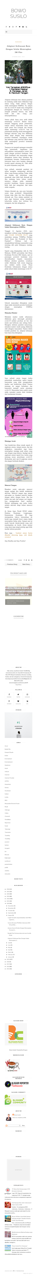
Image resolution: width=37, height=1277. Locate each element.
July (9, 942)
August (10, 915)
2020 (8, 903)
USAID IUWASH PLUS (18, 235)
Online (6, 813)
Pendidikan (8, 819)
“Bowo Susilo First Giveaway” (20, 1246)
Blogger (25, 1050)
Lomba (6, 797)
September (11, 913)
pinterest (9, 703)
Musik (6, 806)
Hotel (6, 768)
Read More (18, 684)
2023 (8, 896)
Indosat (7, 771)
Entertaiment (8, 758)
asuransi (7, 842)
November (11, 908)
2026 (8, 889)
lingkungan (8, 858)
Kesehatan (18, 41)
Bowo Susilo (18, 13)
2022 (8, 898)
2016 (8, 966)
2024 (8, 894)
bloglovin (18, 703)
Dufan (6, 755)
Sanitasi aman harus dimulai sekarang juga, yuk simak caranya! (18, 535)
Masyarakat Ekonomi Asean (12, 803)
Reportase (7, 822)
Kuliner (7, 794)
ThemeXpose (20, 1271)
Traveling (7, 835)
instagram (27, 696)
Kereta (7, 787)
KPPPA (7, 781)
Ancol (6, 746)
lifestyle (7, 854)
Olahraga (7, 810)
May (9, 947)
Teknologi (7, 829)
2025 (8, 891)
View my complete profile (19, 1117)
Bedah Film (7, 749)
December (11, 906)
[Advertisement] (18, 998)
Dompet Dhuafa (9, 752)
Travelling (7, 838)
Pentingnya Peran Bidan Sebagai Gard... (15, 602)
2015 (8, 969)
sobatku (7, 870)
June (9, 945)
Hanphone (7, 765)
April (9, 950)
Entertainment (9, 762)
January (10, 957)
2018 (8, 961)
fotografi (7, 848)
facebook (9, 696)
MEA (6, 800)
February (10, 954)
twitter (18, 696)
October (10, 910)
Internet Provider (9, 778)
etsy (27, 703)
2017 (8, 964)
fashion (7, 845)
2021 (8, 901)
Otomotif (7, 816)
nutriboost (7, 861)
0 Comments (9, 560)
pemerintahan (8, 864)
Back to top (27, 1273)
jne (5, 851)
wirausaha (7, 874)
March (9, 952)
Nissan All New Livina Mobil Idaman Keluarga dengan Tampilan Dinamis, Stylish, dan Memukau (21, 1218)
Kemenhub (8, 784)
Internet (7, 774)
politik (6, 867)
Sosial (6, 826)
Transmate (8, 832)
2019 (8, 959)
